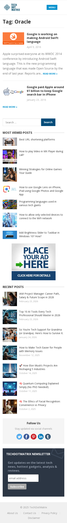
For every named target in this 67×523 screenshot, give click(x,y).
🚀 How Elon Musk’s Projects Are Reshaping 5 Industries (38, 367)
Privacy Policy (49, 513)
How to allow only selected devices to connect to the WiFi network (41, 216)
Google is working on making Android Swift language (42, 38)
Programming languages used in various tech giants (37, 203)
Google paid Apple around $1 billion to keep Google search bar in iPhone (45, 91)
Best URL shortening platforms (37, 139)
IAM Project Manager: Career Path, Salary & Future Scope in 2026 (39, 295)
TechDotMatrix (38, 507)
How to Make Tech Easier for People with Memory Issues (40, 349)
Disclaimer (34, 518)
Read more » (50, 73)
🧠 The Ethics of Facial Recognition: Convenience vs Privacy (39, 403)
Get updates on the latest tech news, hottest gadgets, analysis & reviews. (32, 467)
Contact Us (29, 513)
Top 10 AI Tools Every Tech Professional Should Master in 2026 (39, 313)
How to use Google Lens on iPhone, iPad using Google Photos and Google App (41, 190)
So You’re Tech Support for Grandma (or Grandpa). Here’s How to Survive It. (41, 331)
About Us (12, 513)
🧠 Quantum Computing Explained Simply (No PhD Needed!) (39, 385)
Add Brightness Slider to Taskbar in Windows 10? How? (39, 234)
